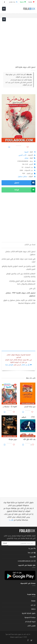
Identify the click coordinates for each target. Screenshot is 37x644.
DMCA (33, 609)
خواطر (26, 158)
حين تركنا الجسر (29, 407)
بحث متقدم (12, 2)
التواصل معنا (9, 364)
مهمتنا (30, 2)
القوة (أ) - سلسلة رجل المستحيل (9, 407)
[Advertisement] (18, 43)
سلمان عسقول (22, 176)
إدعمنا (32, 556)
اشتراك (5, 543)
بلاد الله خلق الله (29, 439)
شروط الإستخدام (30, 621)
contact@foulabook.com (26, 561)
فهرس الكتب (31, 625)
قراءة (16, 189)
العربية (26, 152)
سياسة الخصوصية (30, 617)
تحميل (16, 182)
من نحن (33, 605)
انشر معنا (31, 552)
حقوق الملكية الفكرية (28, 613)
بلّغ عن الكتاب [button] (25, 364)
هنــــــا (11, 520)
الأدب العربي (22, 155)
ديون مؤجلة (13, 439)
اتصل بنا (31, 549)
